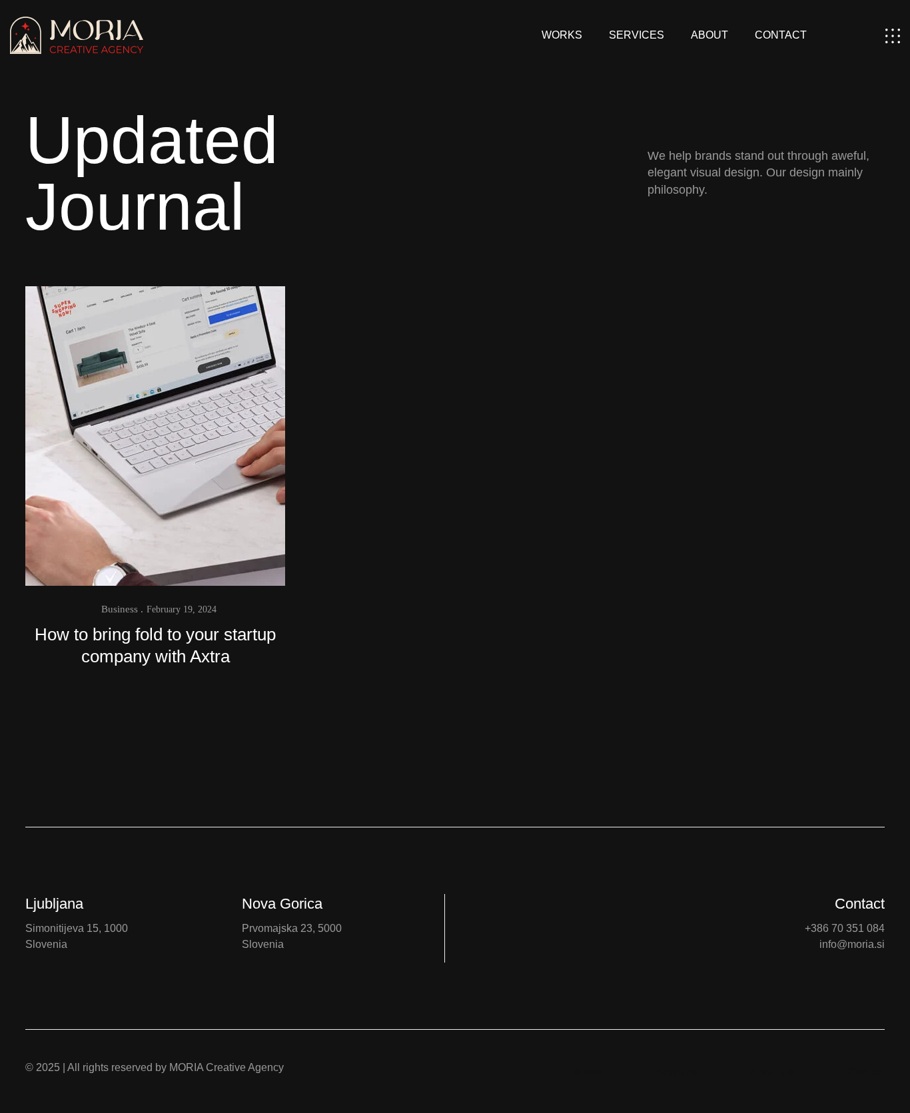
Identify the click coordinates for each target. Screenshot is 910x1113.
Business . (122, 609)
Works (562, 35)
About (709, 35)
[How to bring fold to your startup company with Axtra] (155, 435)
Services (636, 35)
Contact (781, 35)
